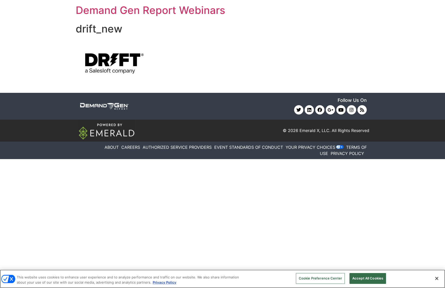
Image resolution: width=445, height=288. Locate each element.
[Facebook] (319, 109)
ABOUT (112, 147)
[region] (222, 279)
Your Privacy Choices (310, 147)
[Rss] (362, 109)
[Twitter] (298, 109)
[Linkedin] (309, 109)
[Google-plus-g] (330, 109)
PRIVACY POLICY (347, 153)
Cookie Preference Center (320, 278)
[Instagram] (351, 109)
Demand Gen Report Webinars (150, 10)
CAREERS (130, 147)
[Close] (436, 278)
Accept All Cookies (367, 278)
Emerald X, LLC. (314, 130)
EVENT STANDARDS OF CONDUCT (248, 147)
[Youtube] (341, 109)
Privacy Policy (164, 282)
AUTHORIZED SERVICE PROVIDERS (177, 147)
